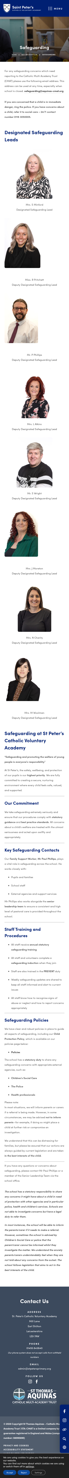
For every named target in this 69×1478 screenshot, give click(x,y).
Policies (15, 1052)
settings (30, 1466)
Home (14, 55)
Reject (24, 1472)
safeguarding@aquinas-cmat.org (43, 91)
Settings (38, 1472)
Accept (10, 1472)
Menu (58, 8)
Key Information (29, 55)
